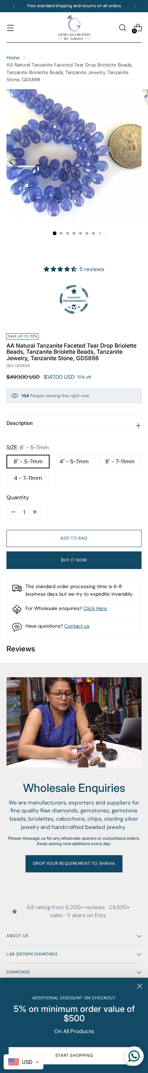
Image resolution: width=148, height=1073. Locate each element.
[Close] (139, 986)
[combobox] (23, 1061)
